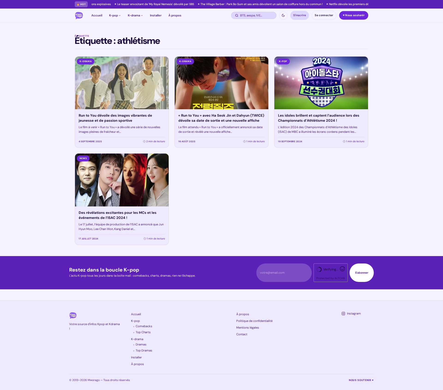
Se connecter (324, 15)
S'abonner (361, 273)
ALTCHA (340, 278)
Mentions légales (247, 328)
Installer (156, 15)
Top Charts (143, 332)
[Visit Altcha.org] (342, 270)
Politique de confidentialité (254, 321)
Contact (241, 334)
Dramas (141, 344)
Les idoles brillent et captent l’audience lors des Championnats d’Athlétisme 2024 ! (318, 118)
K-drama (134, 15)
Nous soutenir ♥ (361, 380)
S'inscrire (299, 15)
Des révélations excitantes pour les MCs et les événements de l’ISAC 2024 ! (117, 215)
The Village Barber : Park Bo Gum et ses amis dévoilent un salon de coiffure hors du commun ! (243, 4)
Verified (329, 269)
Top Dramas (144, 350)
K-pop (113, 15)
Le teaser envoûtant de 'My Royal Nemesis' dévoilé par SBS (137, 4)
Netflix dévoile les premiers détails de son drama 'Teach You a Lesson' (356, 4)
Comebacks (144, 326)
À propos (174, 15)
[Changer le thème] (283, 15)
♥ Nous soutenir (354, 15)
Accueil (96, 15)
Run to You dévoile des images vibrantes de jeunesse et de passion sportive (115, 118)
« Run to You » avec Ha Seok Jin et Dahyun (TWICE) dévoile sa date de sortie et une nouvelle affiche (221, 118)
